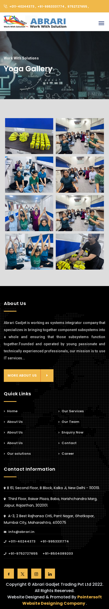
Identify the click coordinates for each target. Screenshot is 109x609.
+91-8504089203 (58, 554)
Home (11, 411)
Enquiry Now (72, 432)
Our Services (72, 411)
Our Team (70, 421)
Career (67, 453)
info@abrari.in (21, 532)
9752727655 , (78, 6)
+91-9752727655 (23, 554)
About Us (14, 421)
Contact (69, 443)
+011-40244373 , (23, 6)
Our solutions (18, 453)
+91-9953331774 (54, 542)
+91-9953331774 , (52, 6)
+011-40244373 (21, 542)
